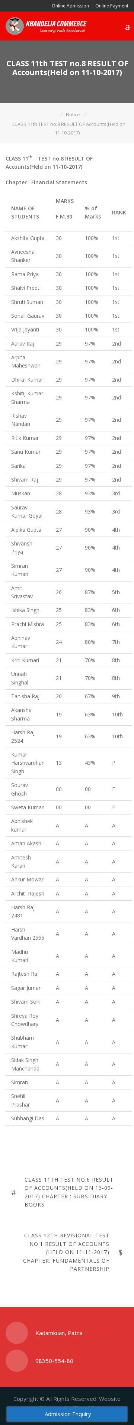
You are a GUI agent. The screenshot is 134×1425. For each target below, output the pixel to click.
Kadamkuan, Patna (59, 1333)
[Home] (54, 114)
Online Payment (111, 6)
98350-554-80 (54, 1360)
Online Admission (70, 6)
